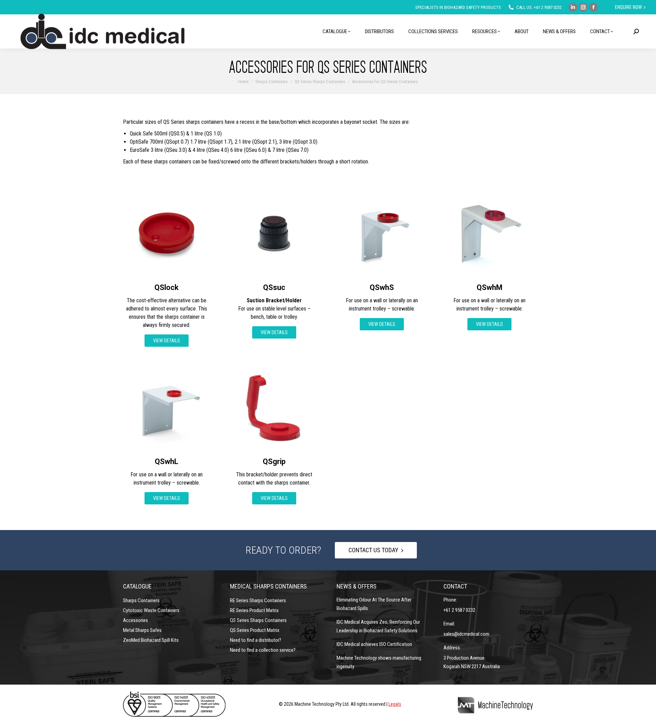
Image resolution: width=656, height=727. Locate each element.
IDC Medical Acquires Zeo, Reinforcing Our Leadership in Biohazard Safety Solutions (378, 626)
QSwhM (490, 287)
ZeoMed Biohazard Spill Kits (151, 640)
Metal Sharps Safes (142, 630)
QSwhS (382, 287)
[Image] (166, 233)
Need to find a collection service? (263, 650)
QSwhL (166, 461)
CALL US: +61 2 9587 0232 (539, 7)
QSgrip (274, 461)
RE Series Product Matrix (254, 610)
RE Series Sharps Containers (258, 600)
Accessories (135, 620)
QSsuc (274, 287)
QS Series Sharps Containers (258, 620)
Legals (394, 704)
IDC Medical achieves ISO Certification (374, 644)
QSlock (166, 287)
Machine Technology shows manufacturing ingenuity (379, 662)
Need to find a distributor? (255, 640)
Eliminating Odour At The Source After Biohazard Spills (374, 604)
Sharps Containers (141, 600)
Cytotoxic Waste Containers (151, 610)
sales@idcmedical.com (466, 634)
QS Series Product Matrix (254, 630)
